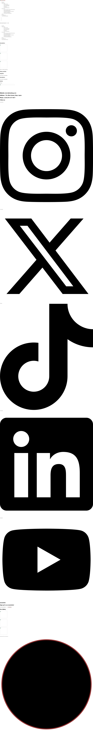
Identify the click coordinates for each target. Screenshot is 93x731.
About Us (3, 3)
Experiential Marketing (7, 13)
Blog (2, 14)
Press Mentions (6, 7)
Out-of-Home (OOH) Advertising (9, 9)
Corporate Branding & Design (9, 11)
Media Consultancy (7, 12)
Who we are (6, 27)
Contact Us (4, 38)
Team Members (6, 5)
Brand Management (7, 10)
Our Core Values (6, 4)
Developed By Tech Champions (4, 636)
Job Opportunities (5, 15)
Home (3, 2)
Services (3, 8)
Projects (5, 6)
